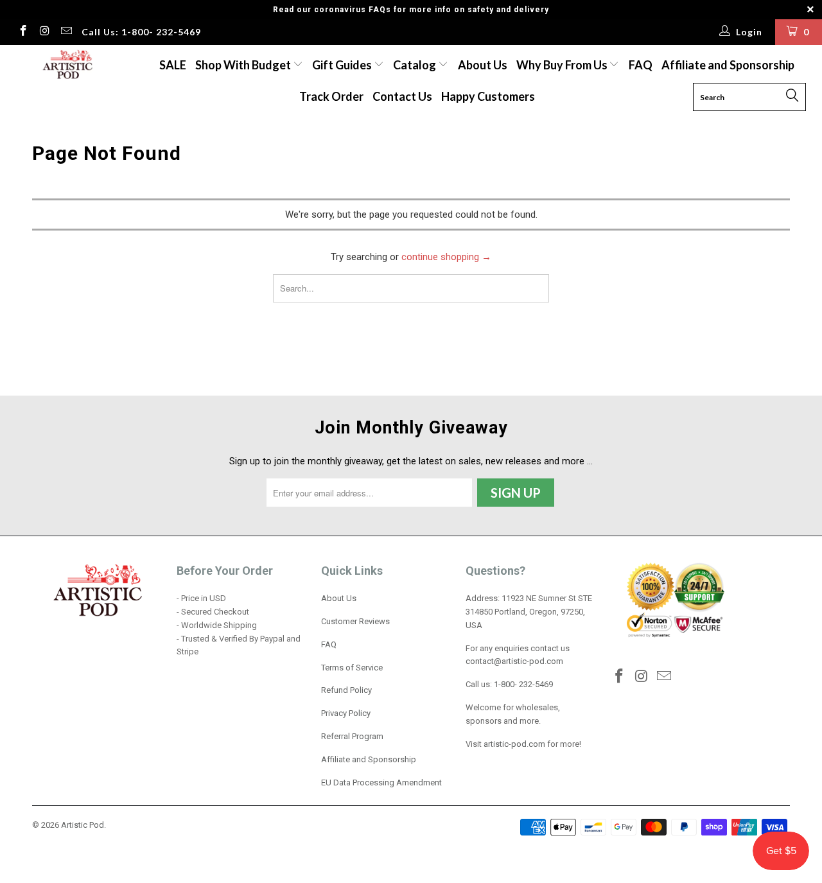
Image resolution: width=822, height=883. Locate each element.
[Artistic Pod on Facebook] (22, 32)
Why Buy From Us (562, 65)
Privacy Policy (346, 713)
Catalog (414, 65)
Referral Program (352, 736)
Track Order (331, 96)
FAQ (640, 65)
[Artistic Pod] (66, 65)
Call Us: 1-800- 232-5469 (141, 31)
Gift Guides (343, 65)
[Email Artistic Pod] (65, 32)
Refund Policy (346, 690)
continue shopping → (446, 257)
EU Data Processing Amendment (381, 782)
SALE (172, 65)
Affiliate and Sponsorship (727, 65)
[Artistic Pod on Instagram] (44, 32)
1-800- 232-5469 (523, 684)
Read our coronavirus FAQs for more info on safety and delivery (411, 9)
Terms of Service (352, 667)
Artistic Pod (82, 825)
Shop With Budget (244, 65)
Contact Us (402, 96)
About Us (482, 65)
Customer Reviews (355, 621)
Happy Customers (488, 96)
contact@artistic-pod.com (514, 661)
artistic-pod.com (513, 744)
